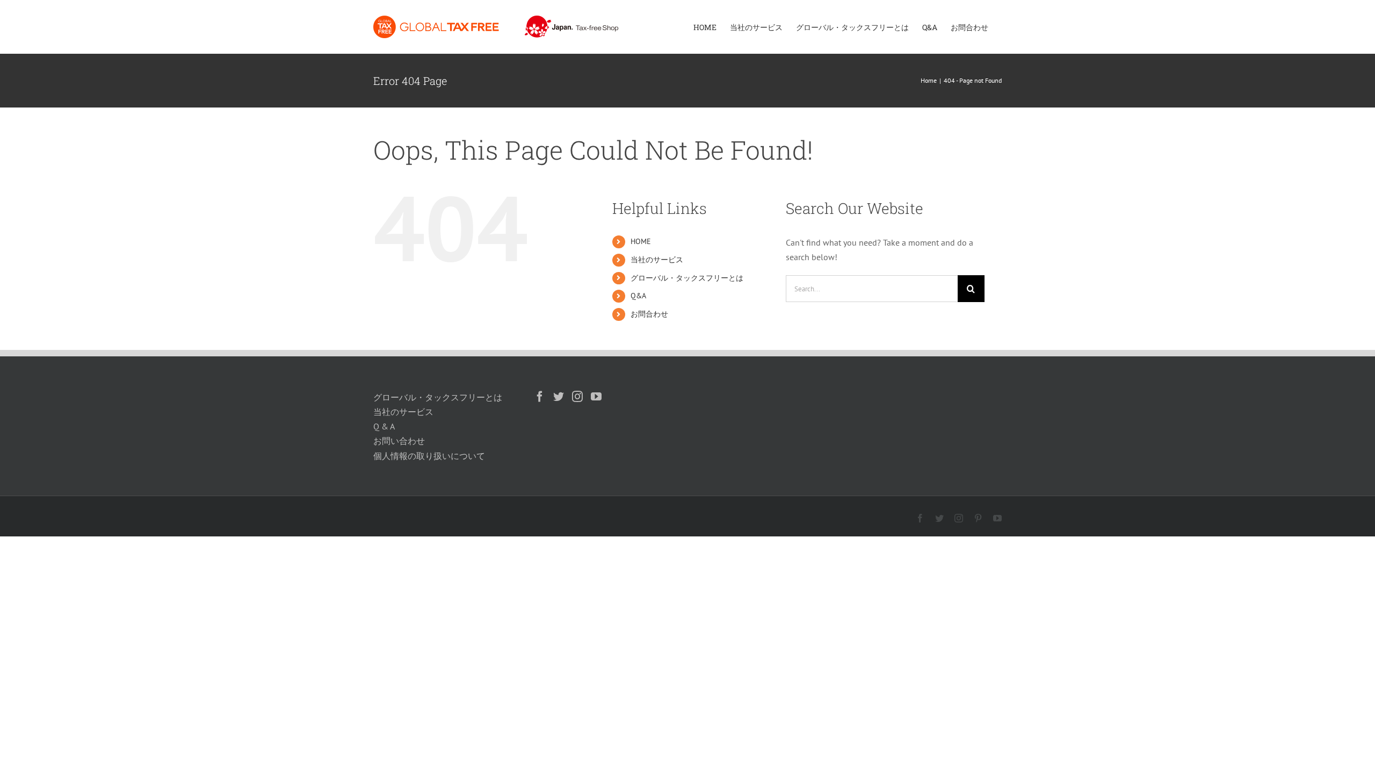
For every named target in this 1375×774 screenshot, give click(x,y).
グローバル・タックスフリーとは (687, 278)
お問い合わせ (399, 440)
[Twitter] (558, 396)
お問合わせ (649, 314)
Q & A (384, 426)
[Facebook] (539, 396)
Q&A (638, 295)
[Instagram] (577, 396)
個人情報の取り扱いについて (429, 455)
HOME (641, 241)
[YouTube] (596, 396)
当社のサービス (657, 259)
